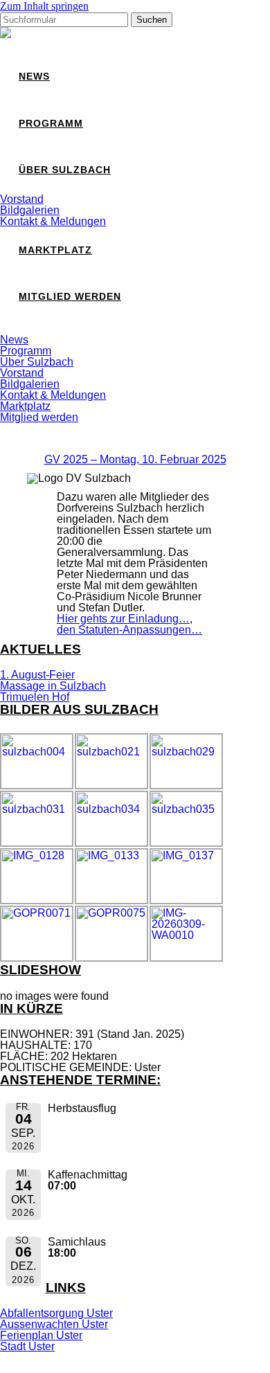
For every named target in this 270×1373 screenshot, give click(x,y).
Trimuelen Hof (34, 697)
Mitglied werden (70, 296)
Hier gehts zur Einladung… (123, 619)
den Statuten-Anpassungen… (129, 630)
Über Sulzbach (65, 170)
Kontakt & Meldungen (53, 221)
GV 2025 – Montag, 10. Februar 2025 (135, 459)
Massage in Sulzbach (53, 686)
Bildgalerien (30, 210)
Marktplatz (55, 250)
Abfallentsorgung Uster (56, 1313)
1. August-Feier (37, 675)
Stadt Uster (27, 1346)
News (34, 76)
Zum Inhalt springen (44, 6)
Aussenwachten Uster (54, 1324)
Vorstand (22, 199)
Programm (51, 123)
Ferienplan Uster (41, 1335)
